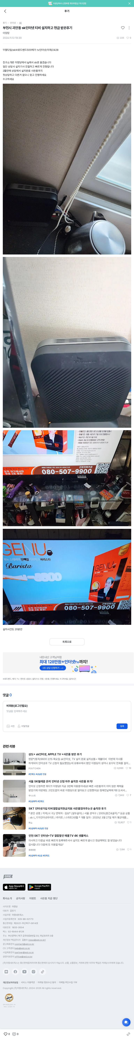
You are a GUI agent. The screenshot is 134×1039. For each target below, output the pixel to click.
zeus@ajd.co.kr (37, 940)
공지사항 (20, 898)
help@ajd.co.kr (22, 948)
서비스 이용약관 (28, 982)
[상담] (126, 1022)
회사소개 (7, 898)
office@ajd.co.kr (23, 956)
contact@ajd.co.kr (24, 944)
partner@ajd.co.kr (24, 952)
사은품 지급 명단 (49, 898)
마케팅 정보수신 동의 (47, 982)
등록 (122, 726)
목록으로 (67, 641)
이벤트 (32, 898)
